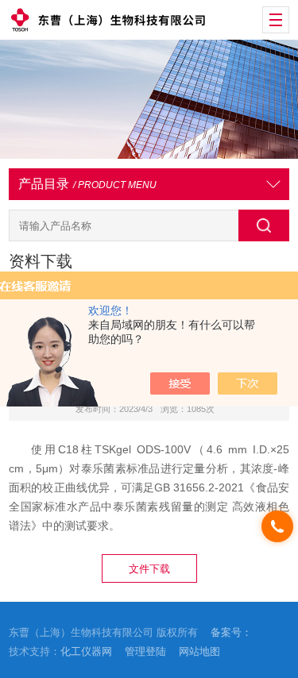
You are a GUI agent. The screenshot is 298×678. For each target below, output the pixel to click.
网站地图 (199, 651)
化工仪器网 (86, 651)
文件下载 (149, 569)
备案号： (231, 632)
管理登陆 (145, 651)
